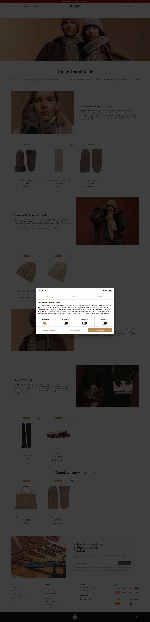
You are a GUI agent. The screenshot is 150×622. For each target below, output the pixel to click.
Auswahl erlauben (75, 330)
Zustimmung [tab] (49, 296)
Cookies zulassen (100, 330)
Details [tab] (75, 296)
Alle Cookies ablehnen (50, 330)
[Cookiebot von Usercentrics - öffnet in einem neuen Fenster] (104, 291)
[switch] (65, 323)
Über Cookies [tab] (101, 296)
